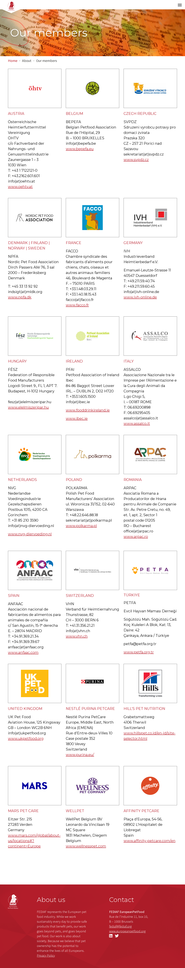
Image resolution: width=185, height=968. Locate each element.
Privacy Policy (46, 955)
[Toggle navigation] (180, 5)
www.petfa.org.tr (139, 652)
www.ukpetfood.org (26, 738)
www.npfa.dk (19, 297)
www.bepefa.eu (80, 149)
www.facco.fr (77, 305)
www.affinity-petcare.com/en (149, 841)
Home (12, 60)
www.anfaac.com (23, 652)
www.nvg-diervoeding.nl (30, 534)
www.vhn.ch (77, 636)
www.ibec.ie (77, 418)
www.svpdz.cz (136, 159)
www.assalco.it (137, 423)
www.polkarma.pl (81, 526)
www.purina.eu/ (80, 755)
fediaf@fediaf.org (120, 926)
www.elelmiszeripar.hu (28, 407)
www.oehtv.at (20, 186)
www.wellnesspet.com (86, 846)
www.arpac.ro (136, 536)
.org (127, 931)
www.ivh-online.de (140, 297)
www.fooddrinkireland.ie (88, 410)
